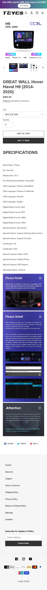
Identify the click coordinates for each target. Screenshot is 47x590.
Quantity (6, 120)
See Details (24, 6)
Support (8, 478)
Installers (9, 519)
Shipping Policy (11, 492)
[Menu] (42, 13)
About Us (9, 472)
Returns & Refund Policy (15, 506)
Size (4, 110)
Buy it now (23, 141)
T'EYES (26, 581)
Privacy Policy (11, 499)
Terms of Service (12, 485)
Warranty (9, 513)
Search (8, 465)
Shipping (6, 101)
